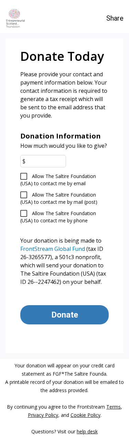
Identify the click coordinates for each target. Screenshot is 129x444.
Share (114, 18)
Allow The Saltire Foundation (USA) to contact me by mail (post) (58, 198)
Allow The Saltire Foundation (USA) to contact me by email (58, 180)
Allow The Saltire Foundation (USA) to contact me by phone (58, 217)
